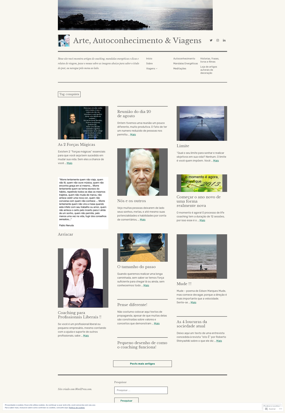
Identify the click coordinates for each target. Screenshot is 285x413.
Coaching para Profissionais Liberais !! (79, 315)
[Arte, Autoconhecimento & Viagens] (142, 15)
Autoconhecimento (184, 58)
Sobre (149, 63)
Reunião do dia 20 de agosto (134, 114)
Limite (183, 146)
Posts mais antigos (142, 363)
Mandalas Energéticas (185, 63)
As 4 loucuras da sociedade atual (192, 324)
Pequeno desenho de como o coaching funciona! (142, 345)
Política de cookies (77, 408)
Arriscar (65, 234)
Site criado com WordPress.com (74, 389)
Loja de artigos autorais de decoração (208, 70)
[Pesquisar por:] (141, 390)
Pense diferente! (132, 305)
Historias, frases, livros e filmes (209, 60)
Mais (69, 163)
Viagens (150, 68)
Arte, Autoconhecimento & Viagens (137, 40)
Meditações (179, 68)
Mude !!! (184, 284)
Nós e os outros (131, 201)
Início (149, 58)
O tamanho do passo (136, 267)
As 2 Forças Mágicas (76, 144)
